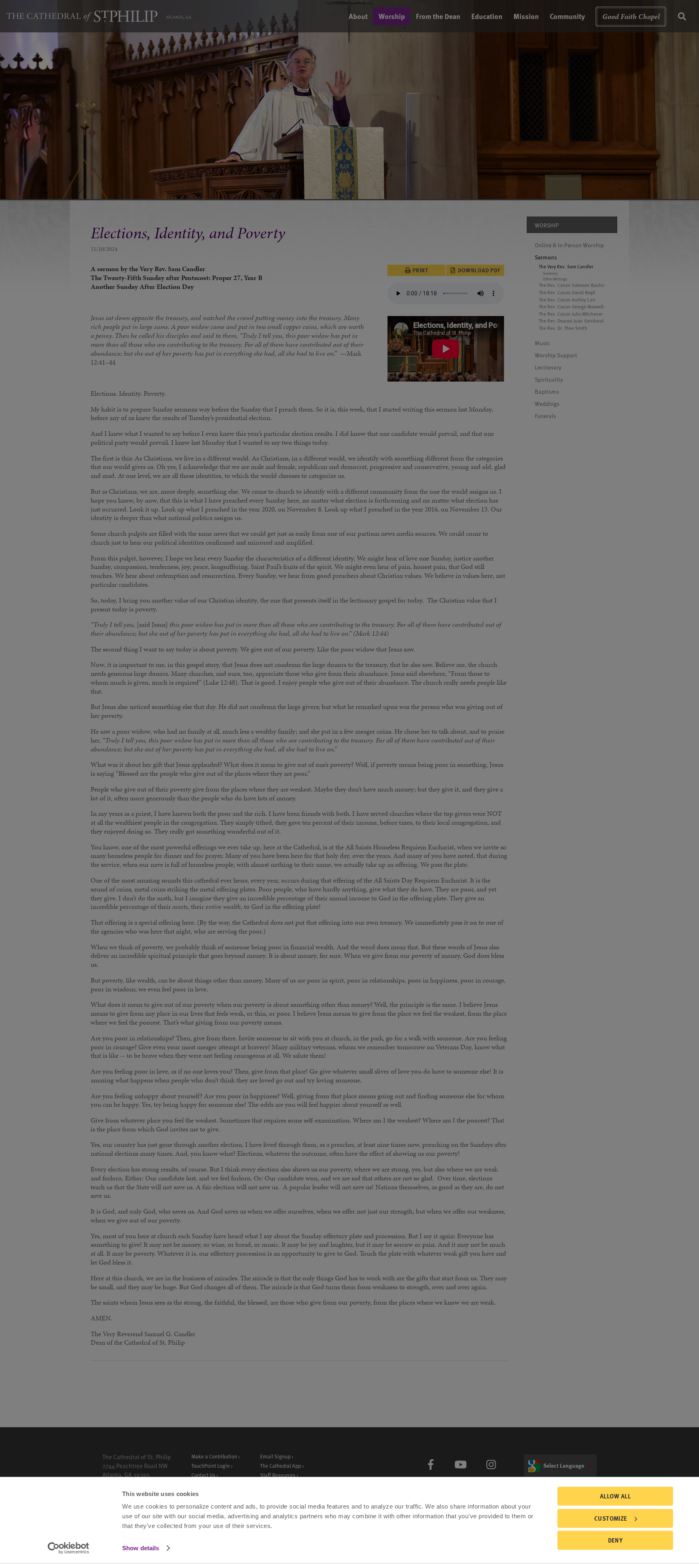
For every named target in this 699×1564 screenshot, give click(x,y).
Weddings (547, 403)
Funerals (545, 416)
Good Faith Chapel (631, 16)
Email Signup (275, 1456)
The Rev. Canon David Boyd (567, 292)
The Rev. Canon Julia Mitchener (571, 313)
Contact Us (203, 1475)
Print (420, 270)
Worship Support (556, 355)
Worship (392, 16)
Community (567, 16)
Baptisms (547, 391)
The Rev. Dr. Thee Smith (563, 328)
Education (486, 16)
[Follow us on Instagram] (490, 1464)
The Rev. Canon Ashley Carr (567, 299)
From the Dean (438, 16)
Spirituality (549, 379)
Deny (615, 1540)
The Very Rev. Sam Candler (566, 266)
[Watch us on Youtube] (460, 1464)
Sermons (546, 257)
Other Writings (555, 279)
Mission (526, 16)
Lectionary (548, 367)
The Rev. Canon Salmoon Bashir (571, 285)
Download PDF (479, 270)
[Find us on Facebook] (430, 1464)
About (358, 16)
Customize (610, 1517)
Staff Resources (277, 1475)
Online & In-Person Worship (569, 245)
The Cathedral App (280, 1465)
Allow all (615, 1496)
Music (542, 343)
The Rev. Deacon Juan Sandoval (571, 321)
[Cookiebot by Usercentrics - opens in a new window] (68, 1548)
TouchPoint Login (210, 1465)
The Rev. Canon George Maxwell (571, 306)
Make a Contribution (214, 1456)
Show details (140, 1548)
